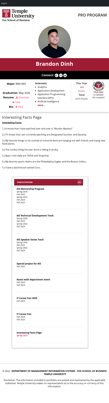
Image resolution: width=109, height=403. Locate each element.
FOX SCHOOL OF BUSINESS (92, 371)
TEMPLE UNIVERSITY (55, 374)
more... (41, 105)
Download (23, 97)
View (17, 102)
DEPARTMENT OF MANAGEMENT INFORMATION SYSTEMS (43, 371)
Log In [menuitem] (4, 3)
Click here (98, 92)
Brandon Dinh (54, 63)
